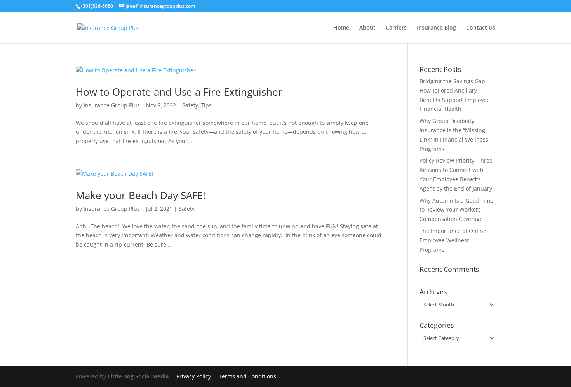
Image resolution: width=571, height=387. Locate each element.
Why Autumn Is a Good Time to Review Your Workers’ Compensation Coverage (456, 210)
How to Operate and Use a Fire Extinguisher (179, 92)
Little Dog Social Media (138, 376)
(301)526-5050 (97, 6)
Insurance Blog (436, 28)
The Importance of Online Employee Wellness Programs (453, 240)
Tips (206, 105)
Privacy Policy (193, 376)
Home (341, 28)
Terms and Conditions (247, 376)
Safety (190, 105)
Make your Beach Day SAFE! (140, 195)
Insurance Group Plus (112, 105)
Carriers (396, 28)
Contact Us (480, 28)
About (367, 28)
